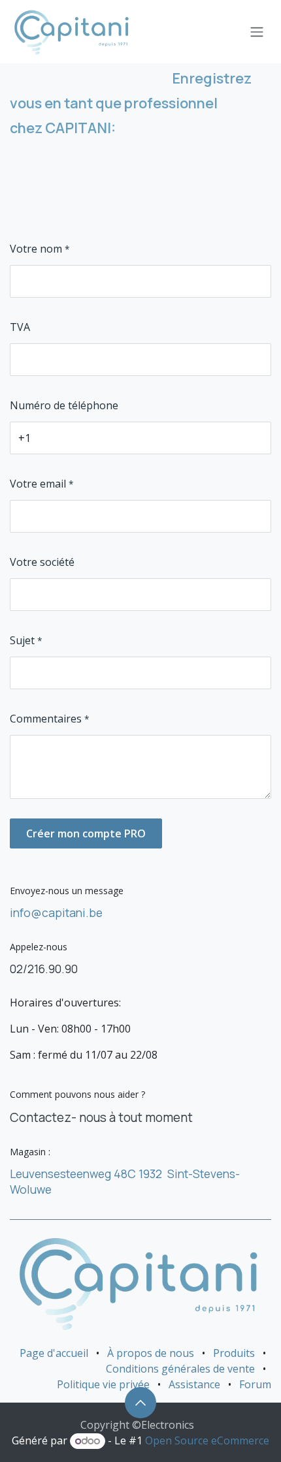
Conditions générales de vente (180, 1368)
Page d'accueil (54, 1353)
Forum (255, 1384)
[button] (140, 1402)
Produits (234, 1353)
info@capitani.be (56, 912)
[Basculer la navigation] (256, 32)
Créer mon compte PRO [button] (86, 833)
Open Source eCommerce (207, 1440)
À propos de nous (150, 1353)
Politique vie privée (103, 1384)
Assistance (194, 1384)
